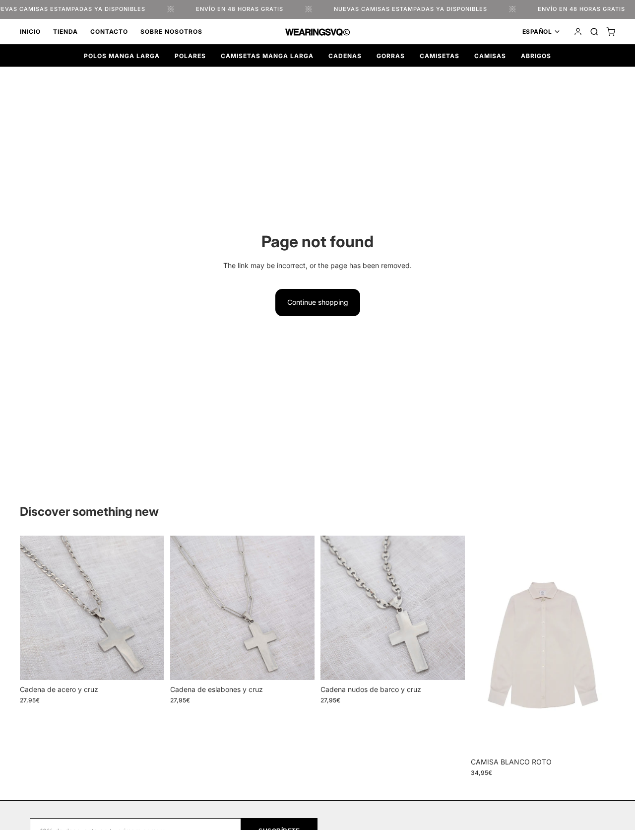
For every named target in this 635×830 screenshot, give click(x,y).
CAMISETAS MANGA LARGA (267, 56)
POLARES (190, 56)
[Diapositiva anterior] (35, 608)
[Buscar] (594, 31)
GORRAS (391, 56)
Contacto (109, 31)
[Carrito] (610, 31)
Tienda (65, 31)
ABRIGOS (536, 56)
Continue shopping (317, 302)
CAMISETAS (439, 56)
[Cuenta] (577, 31)
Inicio (30, 31)
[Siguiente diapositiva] (149, 608)
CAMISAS (490, 56)
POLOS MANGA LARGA (122, 56)
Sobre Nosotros (171, 31)
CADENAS (345, 56)
